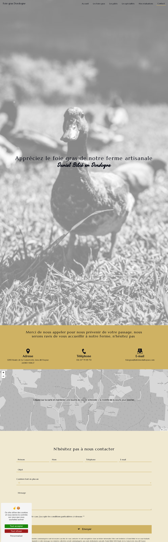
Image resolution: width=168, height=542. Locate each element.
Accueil (85, 3)
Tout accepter (16, 526)
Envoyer (86, 529)
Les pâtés (113, 3)
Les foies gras (99, 3)
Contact (161, 3)
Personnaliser (16, 536)
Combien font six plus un (27, 479)
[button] (84, 400)
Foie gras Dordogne (14, 3)
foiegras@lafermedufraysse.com (140, 360)
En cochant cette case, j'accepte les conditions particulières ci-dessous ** (51, 516)
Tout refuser (16, 531)
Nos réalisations (146, 3)
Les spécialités (128, 3)
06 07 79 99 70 (84, 360)
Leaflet (164, 430)
